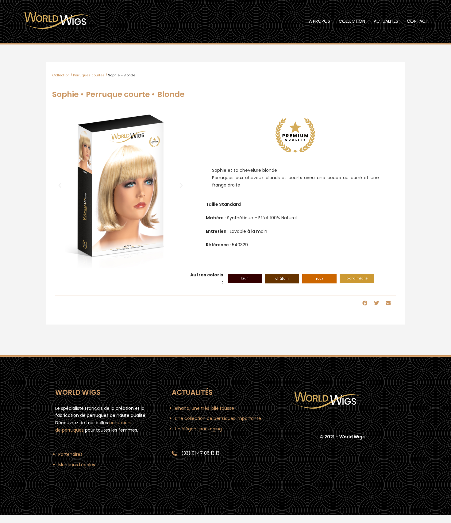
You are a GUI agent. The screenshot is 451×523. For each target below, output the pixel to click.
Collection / (62, 75)
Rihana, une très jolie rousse (204, 408)
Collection (352, 21)
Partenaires (70, 454)
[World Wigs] (55, 21)
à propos (319, 21)
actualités (386, 21)
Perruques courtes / (90, 75)
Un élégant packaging (198, 429)
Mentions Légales (76, 465)
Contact (417, 21)
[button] (60, 186)
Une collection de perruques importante (218, 418)
